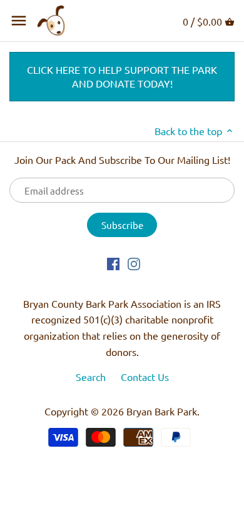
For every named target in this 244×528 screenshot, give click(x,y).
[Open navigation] (18, 20)
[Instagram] (134, 262)
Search (91, 376)
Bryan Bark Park (161, 411)
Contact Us (145, 376)
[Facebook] (113, 262)
